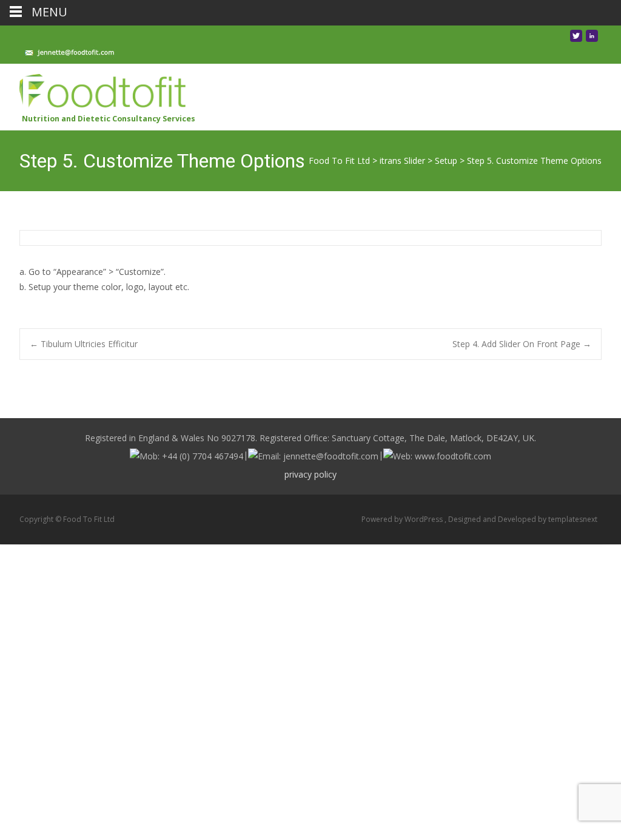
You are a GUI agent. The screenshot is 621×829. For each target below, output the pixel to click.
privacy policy (310, 474)
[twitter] (576, 39)
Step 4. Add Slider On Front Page (521, 344)
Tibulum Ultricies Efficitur (84, 344)
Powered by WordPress (403, 519)
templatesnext (572, 519)
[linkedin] (592, 39)
